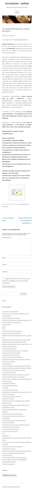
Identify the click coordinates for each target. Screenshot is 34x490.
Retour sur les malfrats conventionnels (12, 357)
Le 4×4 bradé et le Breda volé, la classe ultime (14, 457)
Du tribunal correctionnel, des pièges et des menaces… (16, 451)
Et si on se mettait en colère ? (10, 431)
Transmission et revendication (10, 311)
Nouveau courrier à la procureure (11, 318)
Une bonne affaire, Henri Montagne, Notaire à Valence (16, 438)
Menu (17, 12)
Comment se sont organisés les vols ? (12, 331)
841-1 (3, 433)
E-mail (4, 264)
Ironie (3, 327)
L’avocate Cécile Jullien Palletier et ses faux (13, 453)
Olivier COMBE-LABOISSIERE (9, 385)
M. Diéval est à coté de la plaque (10, 427)
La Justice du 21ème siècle (9, 372)
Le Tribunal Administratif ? (9, 348)
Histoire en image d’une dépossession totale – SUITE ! (16, 340)
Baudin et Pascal (6, 403)
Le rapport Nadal (6, 364)
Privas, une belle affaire (8, 422)
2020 (3, 329)
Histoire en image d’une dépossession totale (14, 342)
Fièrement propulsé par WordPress (11, 486)
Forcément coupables (8, 398)
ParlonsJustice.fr (6, 324)
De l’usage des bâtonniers (9, 462)
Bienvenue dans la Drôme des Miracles (12, 414)
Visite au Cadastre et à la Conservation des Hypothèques (25, 220)
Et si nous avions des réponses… (10, 429)
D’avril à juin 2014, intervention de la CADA (13, 370)
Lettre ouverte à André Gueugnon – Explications (15, 350)
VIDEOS (4, 300)
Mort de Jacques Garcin (8, 464)
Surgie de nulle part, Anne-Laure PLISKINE (13, 377)
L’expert (4, 440)
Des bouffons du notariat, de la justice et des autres (16, 425)
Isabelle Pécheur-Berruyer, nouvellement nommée (15, 374)
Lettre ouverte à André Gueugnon (11, 353)
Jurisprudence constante (8, 449)
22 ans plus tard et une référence (11, 355)
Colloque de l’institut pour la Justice (11, 396)
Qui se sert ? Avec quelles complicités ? (12, 446)
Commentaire (7, 237)
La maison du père (7, 455)
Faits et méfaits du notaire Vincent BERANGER (14, 459)
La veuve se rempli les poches (10, 390)
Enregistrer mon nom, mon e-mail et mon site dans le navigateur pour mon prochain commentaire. (16, 281)
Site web (4, 272)
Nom (4, 257)
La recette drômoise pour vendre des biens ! (14, 420)
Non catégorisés (23, 204)
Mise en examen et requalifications (11, 333)
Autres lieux (5, 435)
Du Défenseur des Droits (8, 383)
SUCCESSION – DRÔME (17, 3)
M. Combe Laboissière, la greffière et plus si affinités (16, 401)
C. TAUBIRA (5, 388)
